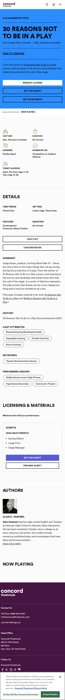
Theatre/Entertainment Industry (21, 361)
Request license (32, 83)
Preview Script (32, 465)
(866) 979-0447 (17, 613)
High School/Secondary (17, 384)
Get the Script (32, 91)
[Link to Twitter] (6, 669)
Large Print (14, 443)
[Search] (47, 4)
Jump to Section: (10, 112)
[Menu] (60, 4)
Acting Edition (16, 438)
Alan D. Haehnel (13, 53)
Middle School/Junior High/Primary (23, 377)
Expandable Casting (15, 338)
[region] (32, 686)
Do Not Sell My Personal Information (20, 694)
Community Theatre (45, 384)
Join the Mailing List (11, 622)
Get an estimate (32, 99)
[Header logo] (8, 5)
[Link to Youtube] (19, 669)
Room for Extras (13, 344)
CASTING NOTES (32, 247)
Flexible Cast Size (40, 338)
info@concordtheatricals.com (15, 617)
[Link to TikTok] (15, 669)
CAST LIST (32, 239)
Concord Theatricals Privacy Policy (31, 688)
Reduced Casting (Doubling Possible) (24, 332)
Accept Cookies (50, 694)
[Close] (60, 676)
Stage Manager (16, 447)
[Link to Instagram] (11, 669)
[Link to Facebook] (2, 669)
